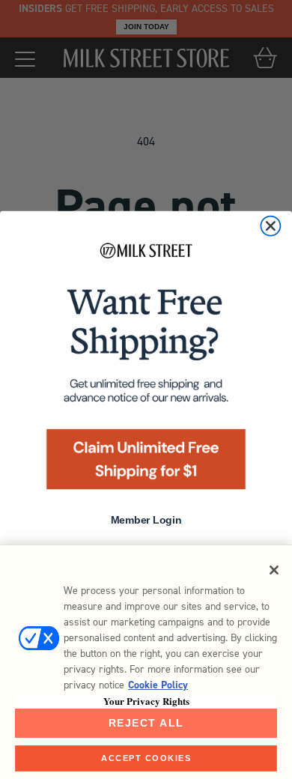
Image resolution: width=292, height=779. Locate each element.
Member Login (146, 521)
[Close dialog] (270, 226)
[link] (146, 370)
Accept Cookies (146, 758)
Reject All (146, 723)
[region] (146, 662)
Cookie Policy (158, 685)
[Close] (274, 570)
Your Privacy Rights (146, 701)
